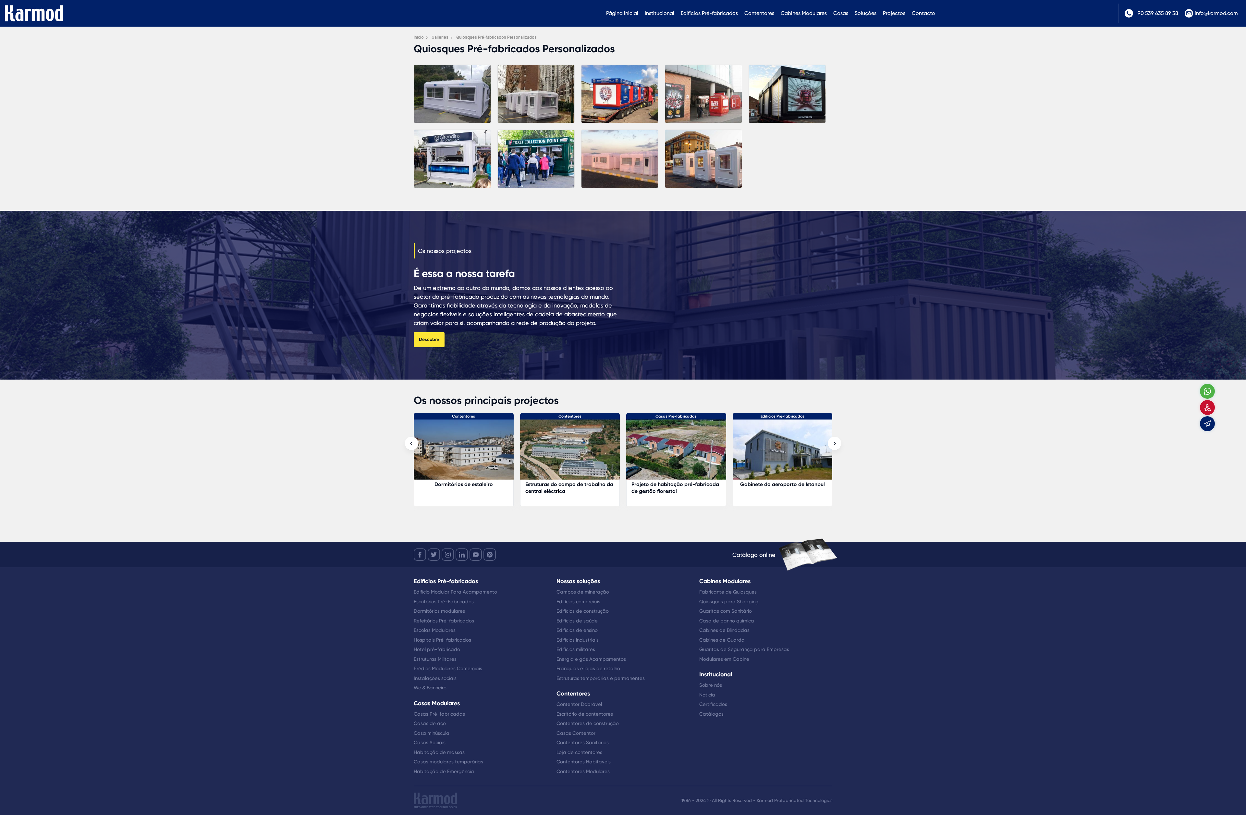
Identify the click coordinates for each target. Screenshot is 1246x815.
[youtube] (476, 554)
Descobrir (429, 339)
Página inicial (622, 13)
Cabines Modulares (804, 13)
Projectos (894, 13)
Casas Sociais (430, 743)
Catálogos (711, 714)
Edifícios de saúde (577, 621)
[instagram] (448, 554)
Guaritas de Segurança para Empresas (744, 649)
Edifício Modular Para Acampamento (455, 592)
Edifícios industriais (577, 640)
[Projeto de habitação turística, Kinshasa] (783, 453)
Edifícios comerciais (578, 602)
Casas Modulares (437, 703)
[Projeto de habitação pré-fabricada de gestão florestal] (570, 453)
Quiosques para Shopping (729, 602)
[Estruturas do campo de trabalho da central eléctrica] (464, 453)
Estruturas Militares (435, 659)
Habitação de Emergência (444, 771)
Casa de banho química (726, 621)
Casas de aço (430, 723)
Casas (840, 13)
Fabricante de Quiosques (728, 592)
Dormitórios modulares (439, 611)
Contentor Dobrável (579, 704)
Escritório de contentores (584, 714)
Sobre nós (710, 685)
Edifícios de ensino (577, 630)
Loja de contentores (579, 752)
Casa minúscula (431, 733)
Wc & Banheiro (430, 688)
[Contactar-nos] (1207, 407)
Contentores (759, 13)
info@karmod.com (1216, 13)
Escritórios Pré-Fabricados (444, 602)
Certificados (713, 704)
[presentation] (411, 443)
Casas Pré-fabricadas (570, 416)
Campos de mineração (582, 592)
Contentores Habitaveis (583, 762)
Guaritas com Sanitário (725, 611)
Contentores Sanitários (582, 743)
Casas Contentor (575, 733)
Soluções (865, 13)
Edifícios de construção (582, 611)
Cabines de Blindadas (724, 630)
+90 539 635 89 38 (1156, 13)
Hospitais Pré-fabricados (442, 640)
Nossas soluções (578, 581)
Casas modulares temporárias (448, 762)
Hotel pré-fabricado (437, 649)
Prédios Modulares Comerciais (448, 668)
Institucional (659, 13)
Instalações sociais (435, 678)
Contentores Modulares (583, 771)
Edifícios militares (575, 649)
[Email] (1207, 423)
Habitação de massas (439, 752)
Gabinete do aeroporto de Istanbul (676, 484)
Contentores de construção (587, 723)
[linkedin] (462, 554)
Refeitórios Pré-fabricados (444, 621)
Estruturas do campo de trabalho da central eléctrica (463, 487)
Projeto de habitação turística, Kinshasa (775, 487)
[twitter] (434, 554)
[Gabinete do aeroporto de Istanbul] (677, 453)
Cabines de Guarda (722, 640)
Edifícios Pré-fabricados (709, 13)
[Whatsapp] (1207, 391)
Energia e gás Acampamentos (591, 659)
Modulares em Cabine (724, 659)
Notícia (707, 695)
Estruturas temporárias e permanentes (600, 678)
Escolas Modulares (435, 630)
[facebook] (420, 554)
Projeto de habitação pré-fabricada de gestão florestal (569, 487)
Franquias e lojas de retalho (588, 668)
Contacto (923, 13)
